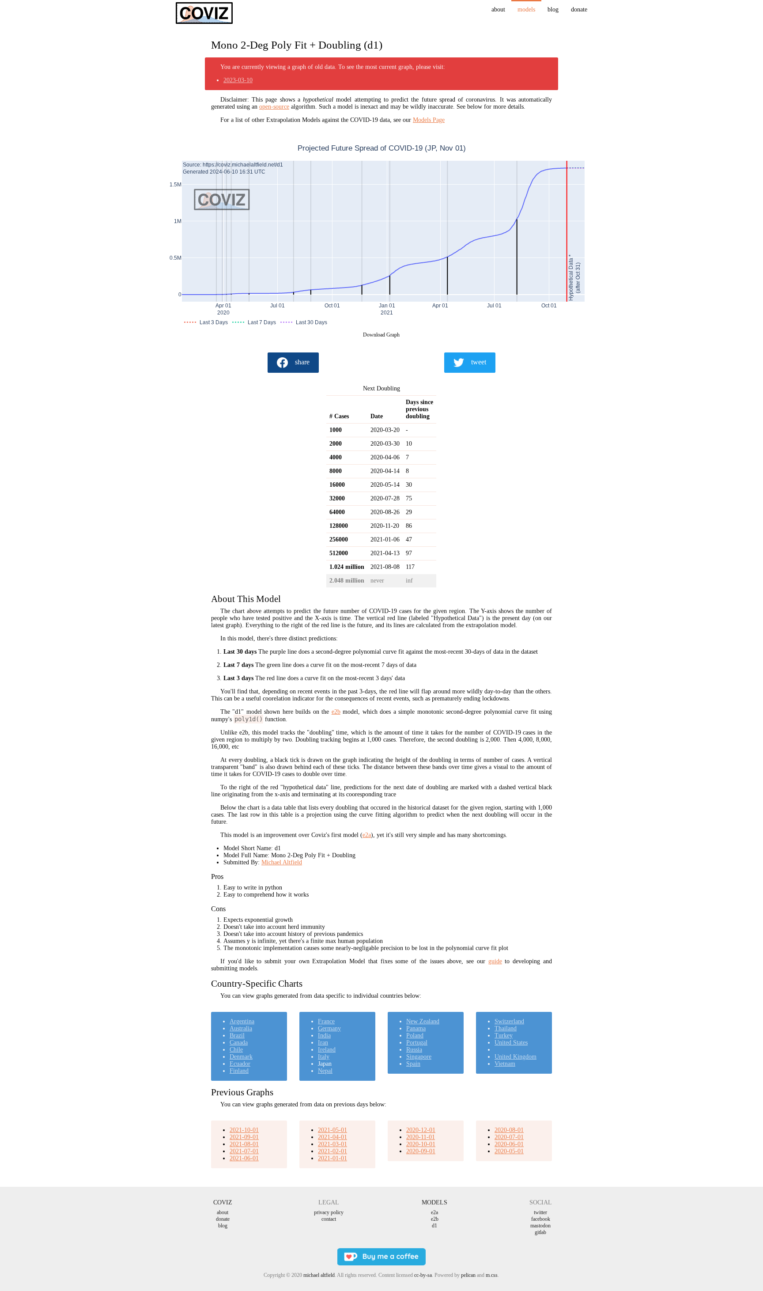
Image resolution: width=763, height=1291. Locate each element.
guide (495, 961)
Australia (241, 1028)
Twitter (540, 1212)
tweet (478, 362)
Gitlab (540, 1232)
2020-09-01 (420, 1151)
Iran (323, 1042)
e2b (336, 711)
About (498, 9)
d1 (434, 1226)
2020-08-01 (509, 1130)
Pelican (468, 1275)
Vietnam (505, 1063)
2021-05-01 (332, 1130)
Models (526, 9)
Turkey (504, 1035)
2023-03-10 (238, 80)
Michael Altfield (281, 862)
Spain (413, 1063)
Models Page (429, 120)
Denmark (241, 1056)
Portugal (416, 1042)
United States (511, 1042)
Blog (553, 9)
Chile (236, 1049)
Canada (239, 1042)
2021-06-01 (244, 1158)
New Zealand (422, 1021)
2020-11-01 (420, 1137)
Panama (416, 1028)
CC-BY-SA (423, 1275)
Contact (328, 1219)
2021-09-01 (244, 1137)
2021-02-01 (332, 1151)
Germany (329, 1028)
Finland (239, 1071)
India (324, 1035)
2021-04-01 (332, 1137)
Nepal (325, 1071)
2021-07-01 (244, 1151)
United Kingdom (515, 1056)
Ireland (327, 1049)
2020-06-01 (509, 1144)
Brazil (237, 1035)
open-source (274, 106)
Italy (323, 1056)
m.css (492, 1275)
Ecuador (240, 1063)
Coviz (222, 1202)
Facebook (540, 1219)
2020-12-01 (420, 1130)
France (326, 1021)
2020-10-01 (420, 1144)
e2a (367, 835)
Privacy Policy (329, 1212)
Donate (579, 9)
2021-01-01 (332, 1158)
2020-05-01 (509, 1151)
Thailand (506, 1028)
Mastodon (540, 1226)
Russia (414, 1049)
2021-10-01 (244, 1130)
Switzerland (509, 1021)
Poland (414, 1035)
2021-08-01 (244, 1144)
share (302, 362)
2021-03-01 (332, 1144)
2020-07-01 (509, 1137)
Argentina (242, 1021)
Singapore (418, 1056)
